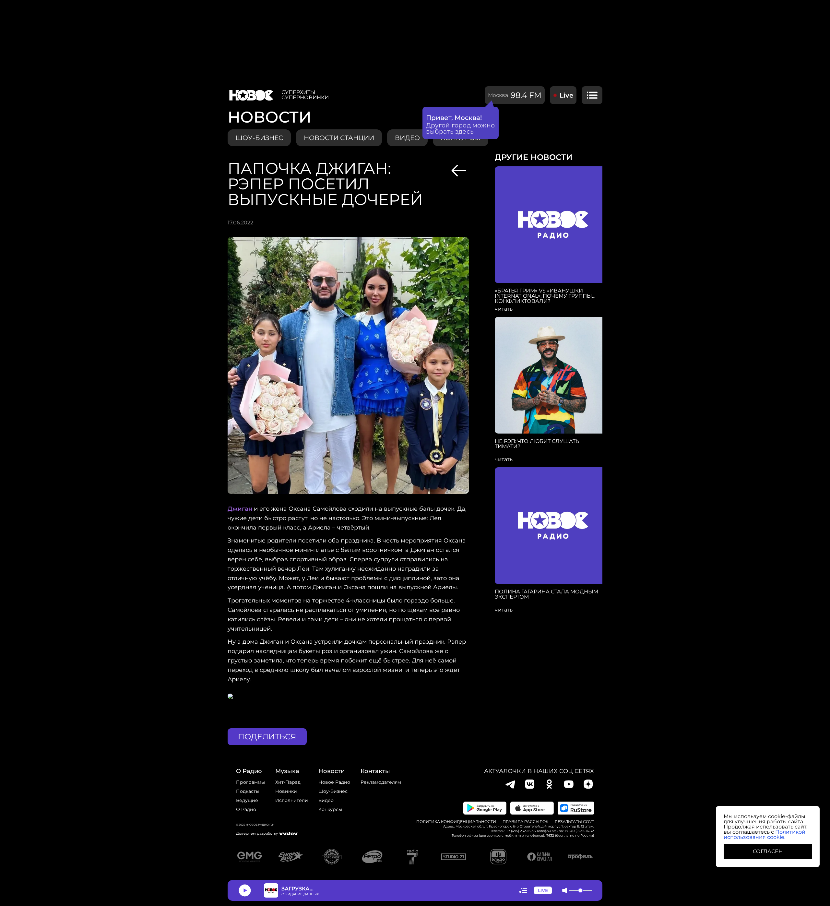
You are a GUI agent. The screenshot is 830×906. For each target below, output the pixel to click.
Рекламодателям (381, 782)
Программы (250, 782)
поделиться (267, 736)
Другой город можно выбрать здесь (460, 128)
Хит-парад (288, 782)
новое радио (334, 782)
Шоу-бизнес (259, 138)
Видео (326, 800)
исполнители (291, 800)
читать (504, 309)
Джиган (240, 508)
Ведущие (247, 800)
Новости (331, 771)
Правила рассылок (525, 822)
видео (407, 138)
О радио (246, 809)
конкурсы (330, 809)
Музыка (287, 771)
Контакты (375, 771)
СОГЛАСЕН (768, 851)
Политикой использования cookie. (764, 834)
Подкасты (247, 791)
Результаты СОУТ (574, 822)
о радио (249, 771)
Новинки (286, 791)
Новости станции (339, 138)
